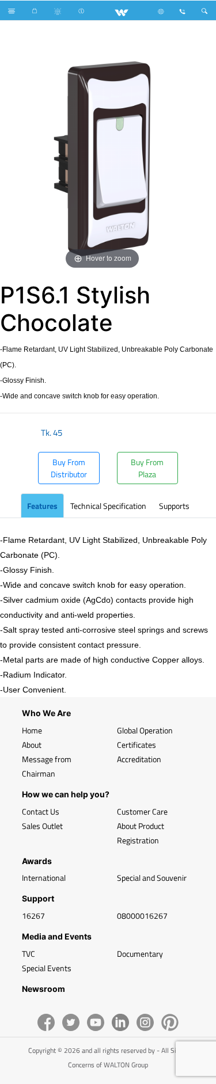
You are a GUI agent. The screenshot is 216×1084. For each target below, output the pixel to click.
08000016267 (142, 916)
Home (32, 730)
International (44, 878)
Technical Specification (108, 506)
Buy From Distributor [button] (69, 468)
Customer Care (142, 811)
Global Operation (145, 730)
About (31, 745)
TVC (28, 954)
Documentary (140, 954)
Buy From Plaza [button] (147, 468)
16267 (33, 916)
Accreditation (139, 759)
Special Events (46, 968)
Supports (174, 506)
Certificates (136, 745)
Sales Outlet (42, 826)
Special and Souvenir (152, 878)
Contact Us (40, 811)
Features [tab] (42, 506)
